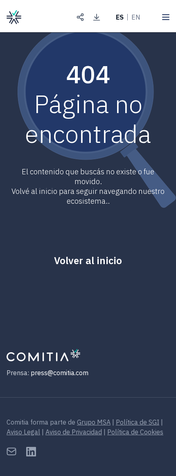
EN (135, 17)
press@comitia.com (59, 373)
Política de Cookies (135, 432)
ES (120, 17)
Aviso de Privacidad (73, 432)
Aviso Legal (23, 432)
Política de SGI (137, 422)
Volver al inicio (88, 260)
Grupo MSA (94, 422)
